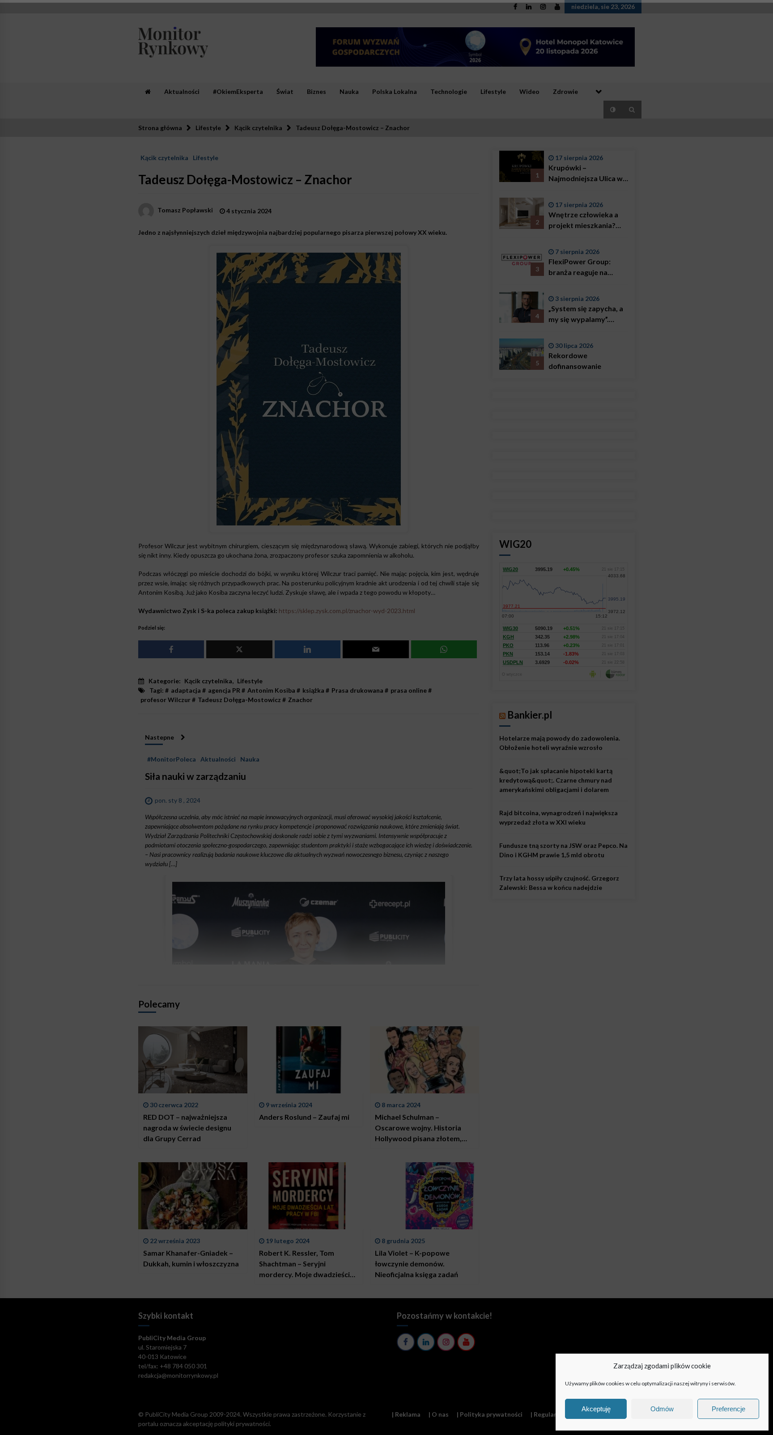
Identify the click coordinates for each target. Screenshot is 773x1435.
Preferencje (728, 1409)
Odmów (662, 1409)
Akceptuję (596, 1409)
